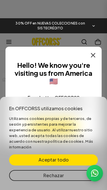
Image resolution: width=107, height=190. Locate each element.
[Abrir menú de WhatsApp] (94, 173)
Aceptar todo (54, 160)
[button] (53, 26)
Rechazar (53, 175)
